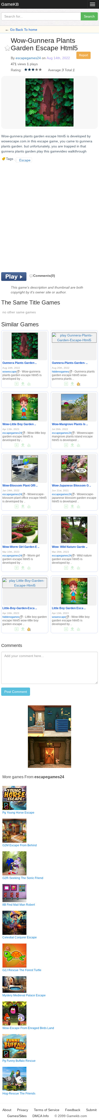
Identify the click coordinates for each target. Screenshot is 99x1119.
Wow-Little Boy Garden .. (19, 424)
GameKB (10, 4)
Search (89, 16)
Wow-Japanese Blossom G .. (71, 485)
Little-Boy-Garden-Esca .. (19, 608)
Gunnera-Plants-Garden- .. (69, 363)
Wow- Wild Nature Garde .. (69, 547)
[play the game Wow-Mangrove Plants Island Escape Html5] (74, 406)
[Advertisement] (49, 216)
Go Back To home (23, 30)
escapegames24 (28, 58)
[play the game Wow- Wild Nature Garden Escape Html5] (74, 529)
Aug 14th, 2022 (58, 58)
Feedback (72, 1110)
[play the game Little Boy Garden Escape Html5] (74, 590)
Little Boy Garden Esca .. (69, 608)
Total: (69, 70)
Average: (55, 70)
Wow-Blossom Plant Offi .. (19, 485)
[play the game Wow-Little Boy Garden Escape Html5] (25, 406)
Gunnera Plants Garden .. (19, 363)
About (6, 1110)
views (22, 64)
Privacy (22, 1110)
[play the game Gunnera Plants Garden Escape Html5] (25, 345)
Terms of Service (46, 1110)
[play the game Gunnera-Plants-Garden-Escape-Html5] (74, 337)
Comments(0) (44, 276)
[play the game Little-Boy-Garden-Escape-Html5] (24, 582)
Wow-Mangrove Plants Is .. (70, 424)
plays (34, 64)
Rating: (16, 70)
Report (83, 55)
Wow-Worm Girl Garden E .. (20, 547)
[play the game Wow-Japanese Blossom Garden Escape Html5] (74, 467)
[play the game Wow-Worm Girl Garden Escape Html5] (25, 529)
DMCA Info (40, 1116)
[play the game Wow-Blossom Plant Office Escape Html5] (25, 467)
